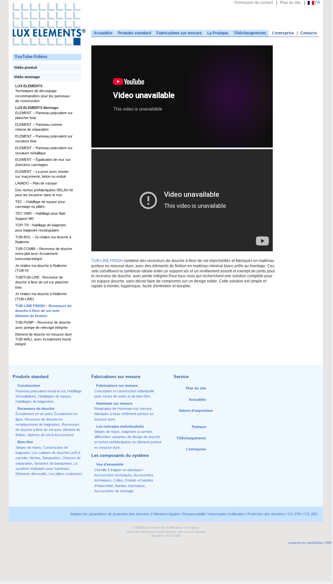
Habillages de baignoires (35, 401)
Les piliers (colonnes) (65, 474)
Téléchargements (250, 33)
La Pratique (217, 33)
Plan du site (290, 2)
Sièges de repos (28, 447)
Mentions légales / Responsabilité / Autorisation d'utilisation (199, 514)
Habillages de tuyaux (54, 396)
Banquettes (51, 458)
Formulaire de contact (254, 2)
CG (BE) (311, 514)
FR (317, 2)
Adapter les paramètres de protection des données (110, 514)
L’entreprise (283, 33)
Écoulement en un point (34, 414)
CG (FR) (295, 514)
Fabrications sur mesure (179, 33)
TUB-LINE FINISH (107, 261)
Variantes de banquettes (53, 463)
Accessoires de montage (113, 491)
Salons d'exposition (196, 410)
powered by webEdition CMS (310, 542)
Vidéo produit (25, 67)
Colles (118, 480)
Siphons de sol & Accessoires (50, 435)
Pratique (199, 427)
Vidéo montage (27, 77)
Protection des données (266, 514)
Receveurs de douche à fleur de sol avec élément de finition (48, 430)
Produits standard (134, 33)
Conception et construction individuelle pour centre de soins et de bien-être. (124, 391)
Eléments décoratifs (31, 474)
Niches (34, 458)
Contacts (308, 33)
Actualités (103, 33)
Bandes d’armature (130, 486)
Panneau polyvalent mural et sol (40, 391)
